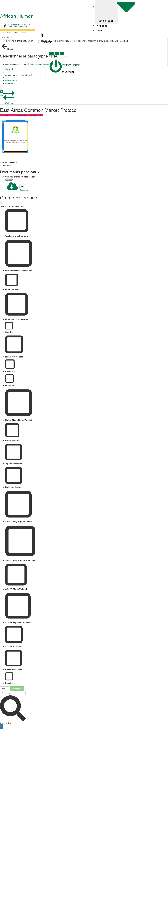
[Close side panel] (1, 88)
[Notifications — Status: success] (42, 35)
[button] (1, 93)
